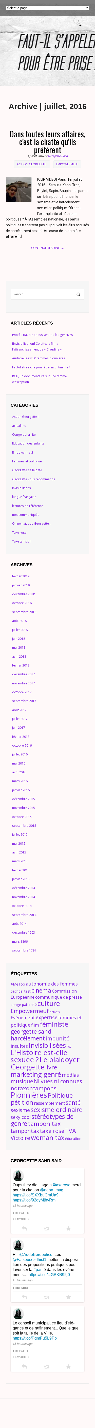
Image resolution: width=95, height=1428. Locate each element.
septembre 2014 (24, 915)
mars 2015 (20, 861)
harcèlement (28, 1038)
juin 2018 (18, 639)
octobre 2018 (22, 603)
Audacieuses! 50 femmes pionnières (38, 358)
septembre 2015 (24, 825)
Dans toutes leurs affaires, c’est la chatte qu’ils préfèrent (47, 141)
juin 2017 (18, 727)
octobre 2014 (22, 906)
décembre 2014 (23, 888)
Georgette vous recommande (33, 479)
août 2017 (19, 710)
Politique (60, 1095)
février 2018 (20, 665)
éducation (73, 1138)
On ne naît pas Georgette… (31, 523)
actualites (19, 426)
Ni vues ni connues (58, 1081)
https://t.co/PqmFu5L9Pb (35, 1338)
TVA (70, 1131)
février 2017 (20, 737)
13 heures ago (23, 1205)
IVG (69, 1047)
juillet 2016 (20, 754)
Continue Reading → (47, 248)
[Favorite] (68, 1229)
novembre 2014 (23, 897)
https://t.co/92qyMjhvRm (34, 1200)
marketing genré (36, 1074)
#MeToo (18, 984)
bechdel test (21, 991)
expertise (47, 1017)
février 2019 (20, 576)
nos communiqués (25, 515)
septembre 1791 (24, 950)
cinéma (41, 990)
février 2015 (20, 870)
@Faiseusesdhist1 (29, 1259)
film (35, 1025)
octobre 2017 (22, 692)
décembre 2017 (23, 674)
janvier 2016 (21, 790)
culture (48, 1003)
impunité (57, 1038)
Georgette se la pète (27, 470)
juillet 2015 (20, 834)
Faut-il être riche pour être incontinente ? (41, 367)
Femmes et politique (27, 461)
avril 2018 (19, 656)
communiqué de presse (58, 997)
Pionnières (29, 1095)
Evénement (23, 1017)
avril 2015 (19, 852)
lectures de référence (27, 506)
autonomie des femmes (52, 983)
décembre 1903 (23, 932)
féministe (54, 1024)
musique (22, 1081)
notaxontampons (33, 1088)
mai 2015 (18, 843)
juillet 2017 (20, 719)
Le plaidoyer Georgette (45, 1063)
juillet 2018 (20, 630)
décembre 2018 (23, 594)
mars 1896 (20, 941)
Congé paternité (24, 434)
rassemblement (49, 1103)
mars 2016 (20, 781)
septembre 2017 (24, 701)
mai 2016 (18, 763)
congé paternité (24, 1004)
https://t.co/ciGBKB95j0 (49, 1275)
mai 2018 (18, 647)
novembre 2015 (23, 808)
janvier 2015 (21, 879)
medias (70, 1074)
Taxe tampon (21, 541)
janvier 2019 (21, 585)
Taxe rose (19, 532)
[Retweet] (46, 1229)
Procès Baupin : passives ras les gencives (42, 335)
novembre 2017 (23, 683)
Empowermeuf (67, 164)
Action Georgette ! (32, 164)
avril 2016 (19, 772)
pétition (22, 1102)
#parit (38, 1269)
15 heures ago (23, 1280)
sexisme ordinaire (56, 1109)
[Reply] (24, 1229)
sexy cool (21, 1117)
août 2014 (19, 924)
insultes (19, 1046)
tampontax (25, 1130)
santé (73, 1102)
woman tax (47, 1137)
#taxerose (61, 1185)
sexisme (20, 1110)
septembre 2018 (24, 612)
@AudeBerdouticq (35, 1254)
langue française (24, 497)
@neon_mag (51, 1190)
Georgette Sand (58, 156)
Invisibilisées (21, 488)
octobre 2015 (22, 817)
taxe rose (52, 1130)
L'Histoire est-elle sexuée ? (39, 1056)
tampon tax (44, 1123)
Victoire (20, 1137)
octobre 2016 (22, 745)
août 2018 (19, 621)
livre (51, 1067)
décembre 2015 (23, 799)
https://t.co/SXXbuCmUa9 (36, 1195)
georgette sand (31, 1031)
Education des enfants (28, 443)
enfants (55, 1012)
